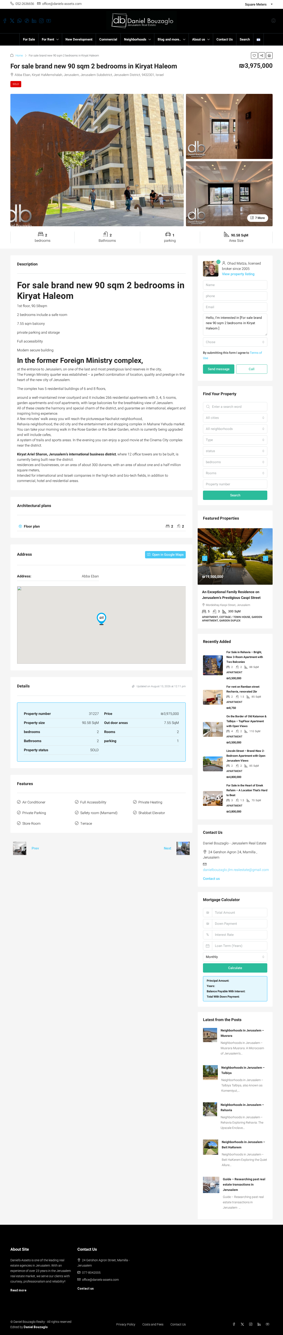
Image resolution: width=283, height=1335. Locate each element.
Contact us (211, 875)
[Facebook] (234, 1321)
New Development (78, 39)
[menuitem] (273, 21)
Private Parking (34, 813)
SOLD (16, 84)
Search (245, 39)
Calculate (235, 964)
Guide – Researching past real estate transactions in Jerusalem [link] (244, 1181)
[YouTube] (268, 1321)
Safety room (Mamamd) (98, 813)
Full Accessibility (93, 802)
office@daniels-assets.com (100, 1276)
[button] (254, 55)
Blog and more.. (169, 39)
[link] (235, 556)
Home (19, 55)
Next (167, 848)
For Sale (29, 39)
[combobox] (235, 342)
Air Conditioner (33, 802)
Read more (18, 1287)
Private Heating (150, 802)
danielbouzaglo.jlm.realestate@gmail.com (236, 866)
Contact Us (224, 39)
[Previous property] (19, 848)
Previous (204, 557)
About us (198, 39)
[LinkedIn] (260, 1321)
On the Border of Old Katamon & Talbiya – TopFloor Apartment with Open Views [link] (246, 718)
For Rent (48, 39)
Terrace (86, 823)
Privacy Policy (125, 1321)
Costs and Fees (152, 1321)
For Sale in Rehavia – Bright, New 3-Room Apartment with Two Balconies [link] (244, 653)
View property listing (238, 274)
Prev (35, 848)
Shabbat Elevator (151, 813)
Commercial (108, 39)
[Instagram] (251, 1321)
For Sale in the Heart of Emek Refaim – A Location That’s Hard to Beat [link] (246, 787)
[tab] (101, 526)
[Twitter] (243, 1321)
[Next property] (183, 848)
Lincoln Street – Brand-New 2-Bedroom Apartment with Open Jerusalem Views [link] (245, 752)
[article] (235, 576)
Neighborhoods (135, 39)
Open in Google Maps (167, 554)
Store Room (31, 823)
